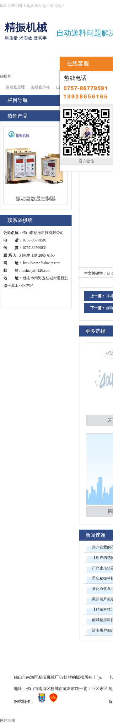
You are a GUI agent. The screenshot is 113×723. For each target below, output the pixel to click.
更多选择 (95, 331)
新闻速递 (95, 535)
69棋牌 (12, 62)
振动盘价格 (40, 87)
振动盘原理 (15, 87)
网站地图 (7, 720)
